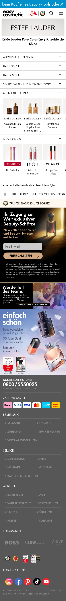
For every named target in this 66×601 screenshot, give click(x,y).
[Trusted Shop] (43, 13)
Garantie (46, 423)
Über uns (45, 512)
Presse (11, 520)
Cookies (13, 512)
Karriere (45, 520)
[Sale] (33, 13)
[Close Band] (62, 4)
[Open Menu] (14, 13)
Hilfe (42, 459)
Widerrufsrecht (19, 503)
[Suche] (51, 13)
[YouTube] (46, 581)
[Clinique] (34, 542)
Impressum (15, 494)
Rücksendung (49, 431)
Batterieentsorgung (22, 476)
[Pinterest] (27, 581)
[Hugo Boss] (12, 542)
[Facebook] (18, 581)
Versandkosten (41, 593)
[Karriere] (33, 296)
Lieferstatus (16, 459)
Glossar (45, 467)
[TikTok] (36, 581)
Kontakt (13, 467)
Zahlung (14, 431)
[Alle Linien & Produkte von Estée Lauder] (33, 27)
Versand (13, 423)
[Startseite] (5, 194)
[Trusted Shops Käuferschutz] (7, 558)
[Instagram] (9, 581)
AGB (42, 494)
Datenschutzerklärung (27, 266)
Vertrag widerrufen (22, 440)
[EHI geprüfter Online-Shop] (16, 558)
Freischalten (20, 256)
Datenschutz (48, 503)
